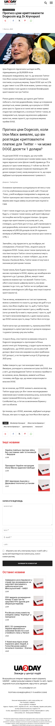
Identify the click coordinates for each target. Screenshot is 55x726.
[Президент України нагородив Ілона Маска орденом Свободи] (44, 470)
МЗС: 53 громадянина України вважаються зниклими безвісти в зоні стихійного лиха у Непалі (17, 629)
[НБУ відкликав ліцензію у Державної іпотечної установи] (44, 485)
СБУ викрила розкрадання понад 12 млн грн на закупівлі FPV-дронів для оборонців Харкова (17, 600)
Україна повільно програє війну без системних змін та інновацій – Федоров (20, 452)
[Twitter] (19, 20)
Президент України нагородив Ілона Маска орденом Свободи (20, 466)
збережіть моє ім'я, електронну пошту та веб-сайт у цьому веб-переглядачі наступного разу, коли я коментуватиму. (25, 554)
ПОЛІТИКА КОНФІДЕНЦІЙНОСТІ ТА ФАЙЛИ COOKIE (27, 692)
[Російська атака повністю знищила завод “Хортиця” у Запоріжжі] (38, 616)
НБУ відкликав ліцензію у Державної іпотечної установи (19, 482)
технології (38, 427)
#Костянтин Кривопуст (12, 427)
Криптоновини (8, 10)
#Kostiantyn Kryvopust (17, 423)
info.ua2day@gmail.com (27, 688)
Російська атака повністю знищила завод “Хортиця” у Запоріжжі (18, 614)
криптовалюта (27, 427)
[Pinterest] (25, 20)
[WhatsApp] (30, 20)
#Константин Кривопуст (36, 423)
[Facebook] (13, 20)
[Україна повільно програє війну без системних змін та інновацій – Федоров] (44, 454)
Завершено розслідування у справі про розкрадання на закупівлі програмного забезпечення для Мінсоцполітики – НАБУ (18, 584)
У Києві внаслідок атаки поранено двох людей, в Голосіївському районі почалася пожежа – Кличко (18, 644)
